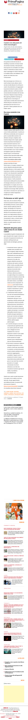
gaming (11, 393)
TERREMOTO (7, 603)
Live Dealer (11, 394)
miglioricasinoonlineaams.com (12, 161)
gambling (6, 393)
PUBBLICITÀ (15, 711)
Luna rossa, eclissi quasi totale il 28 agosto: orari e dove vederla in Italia (13, 409)
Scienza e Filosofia (9, 669)
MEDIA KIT (6, 708)
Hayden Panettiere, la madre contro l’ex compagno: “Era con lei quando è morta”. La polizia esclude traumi (14, 620)
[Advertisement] (14, 22)
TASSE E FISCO (7, 588)
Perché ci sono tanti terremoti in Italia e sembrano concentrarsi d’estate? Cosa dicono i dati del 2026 (13, 606)
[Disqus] (14, 442)
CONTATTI (3, 717)
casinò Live (10, 284)
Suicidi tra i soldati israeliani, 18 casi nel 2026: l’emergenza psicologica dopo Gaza (13, 414)
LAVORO (5, 575)
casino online (9, 391)
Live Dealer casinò (19, 394)
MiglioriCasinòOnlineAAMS (10, 386)
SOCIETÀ (6, 631)
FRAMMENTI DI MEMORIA (9, 525)
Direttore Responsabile (10, 717)
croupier (16, 391)
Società (10, 398)
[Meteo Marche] (7, 683)
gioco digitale (17, 393)
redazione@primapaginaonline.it (10, 715)
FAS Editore (2, 713)
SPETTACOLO (7, 617)
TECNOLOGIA (7, 644)
